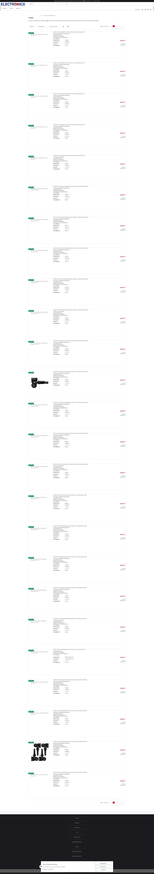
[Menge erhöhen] (124, 49)
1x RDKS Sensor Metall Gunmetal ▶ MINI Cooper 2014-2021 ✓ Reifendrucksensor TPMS (70, 248)
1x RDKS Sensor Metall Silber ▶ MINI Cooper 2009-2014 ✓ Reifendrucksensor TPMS (70, 525)
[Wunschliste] (145, 9)
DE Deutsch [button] (137, 9)
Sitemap (77, 846)
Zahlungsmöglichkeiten (77, 856)
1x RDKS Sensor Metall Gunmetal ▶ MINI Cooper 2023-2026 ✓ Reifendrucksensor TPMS (70, 309)
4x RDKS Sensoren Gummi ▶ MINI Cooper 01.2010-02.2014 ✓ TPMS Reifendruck (69, 649)
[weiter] (124, 26)
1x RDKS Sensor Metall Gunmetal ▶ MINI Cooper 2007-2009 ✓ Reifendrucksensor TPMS (70, 186)
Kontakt (11, 8)
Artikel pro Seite (53, 26)
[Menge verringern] (104, 49)
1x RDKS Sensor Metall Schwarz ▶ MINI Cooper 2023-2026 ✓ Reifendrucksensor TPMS (70, 464)
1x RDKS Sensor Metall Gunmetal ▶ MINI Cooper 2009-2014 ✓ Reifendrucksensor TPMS (70, 217)
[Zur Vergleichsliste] (46, 33)
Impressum (18, 8)
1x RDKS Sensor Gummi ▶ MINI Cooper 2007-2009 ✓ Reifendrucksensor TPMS (69, 31)
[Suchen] (66, 4)
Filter (32, 26)
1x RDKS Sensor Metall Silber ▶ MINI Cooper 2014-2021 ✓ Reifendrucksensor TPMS (70, 556)
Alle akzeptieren (103, 863)
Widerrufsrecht (77, 837)
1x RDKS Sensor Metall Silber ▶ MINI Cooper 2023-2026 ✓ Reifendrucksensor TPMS (70, 618)
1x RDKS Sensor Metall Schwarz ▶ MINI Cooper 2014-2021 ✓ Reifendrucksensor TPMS (70, 402)
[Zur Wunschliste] (49, 33)
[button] (142, 9)
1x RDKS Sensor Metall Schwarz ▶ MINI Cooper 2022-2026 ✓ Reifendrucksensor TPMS (70, 433)
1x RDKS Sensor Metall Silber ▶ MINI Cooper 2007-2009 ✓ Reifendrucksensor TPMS (70, 495)
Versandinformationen (77, 851)
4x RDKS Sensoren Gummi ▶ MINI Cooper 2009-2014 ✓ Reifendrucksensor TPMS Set (70, 710)
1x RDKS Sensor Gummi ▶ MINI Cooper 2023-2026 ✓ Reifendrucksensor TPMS (69, 155)
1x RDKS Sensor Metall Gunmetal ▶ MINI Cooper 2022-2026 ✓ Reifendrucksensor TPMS (70, 278)
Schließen (103, 869)
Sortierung (41, 26)
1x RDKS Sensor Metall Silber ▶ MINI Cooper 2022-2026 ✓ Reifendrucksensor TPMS (70, 587)
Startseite (41, 15)
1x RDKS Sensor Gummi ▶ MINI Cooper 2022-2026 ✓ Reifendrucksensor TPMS (69, 124)
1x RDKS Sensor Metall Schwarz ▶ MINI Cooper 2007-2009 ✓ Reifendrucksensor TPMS (70, 340)
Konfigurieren (103, 866)
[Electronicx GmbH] (13, 4)
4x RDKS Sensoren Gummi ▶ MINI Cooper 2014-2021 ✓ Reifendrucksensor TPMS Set (70, 741)
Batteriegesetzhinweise (77, 841)
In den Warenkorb (114, 52)
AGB (77, 832)
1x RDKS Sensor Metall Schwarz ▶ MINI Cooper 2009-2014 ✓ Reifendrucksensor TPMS (70, 371)
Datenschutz (77, 827)
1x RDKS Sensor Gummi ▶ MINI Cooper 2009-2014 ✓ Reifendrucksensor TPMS (69, 62)
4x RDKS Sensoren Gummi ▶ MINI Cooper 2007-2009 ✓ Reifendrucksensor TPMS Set (70, 679)
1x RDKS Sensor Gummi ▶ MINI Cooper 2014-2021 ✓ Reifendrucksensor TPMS (69, 93)
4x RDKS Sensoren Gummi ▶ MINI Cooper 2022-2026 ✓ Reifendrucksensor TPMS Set (70, 772)
